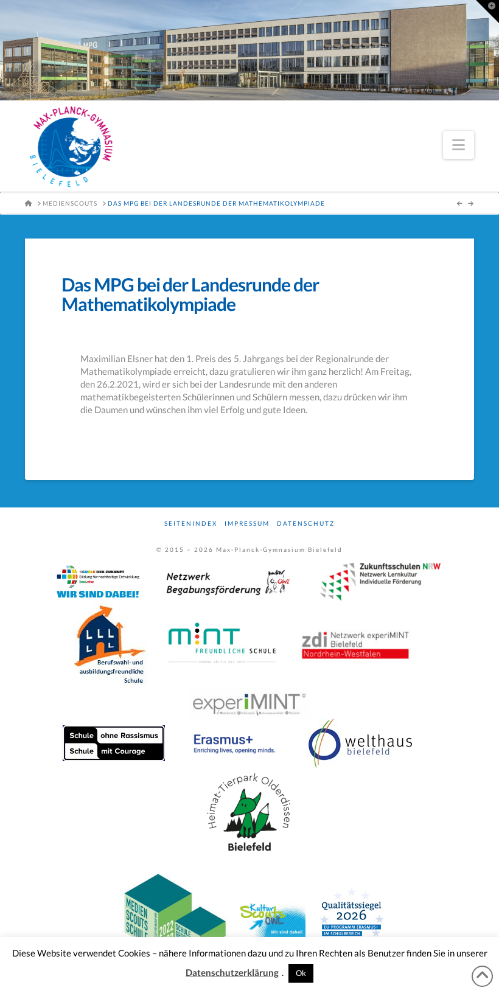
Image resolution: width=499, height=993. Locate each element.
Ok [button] (301, 973)
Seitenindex (190, 523)
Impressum (247, 523)
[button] (458, 145)
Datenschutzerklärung (232, 972)
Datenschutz (306, 523)
